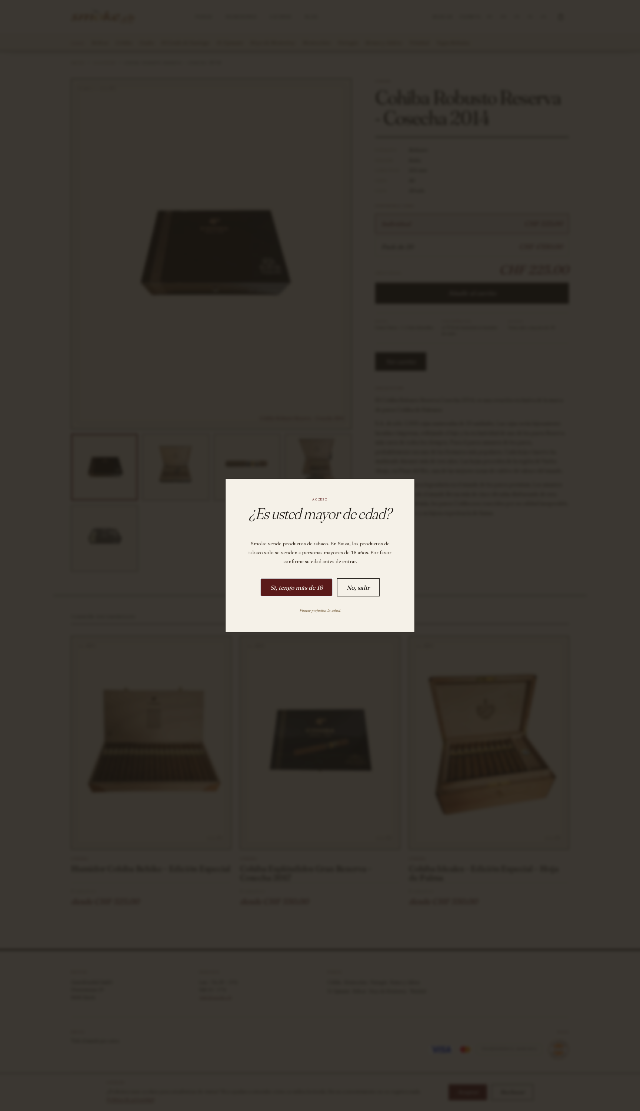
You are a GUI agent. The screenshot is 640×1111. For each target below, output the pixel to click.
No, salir (358, 587)
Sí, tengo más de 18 (296, 587)
